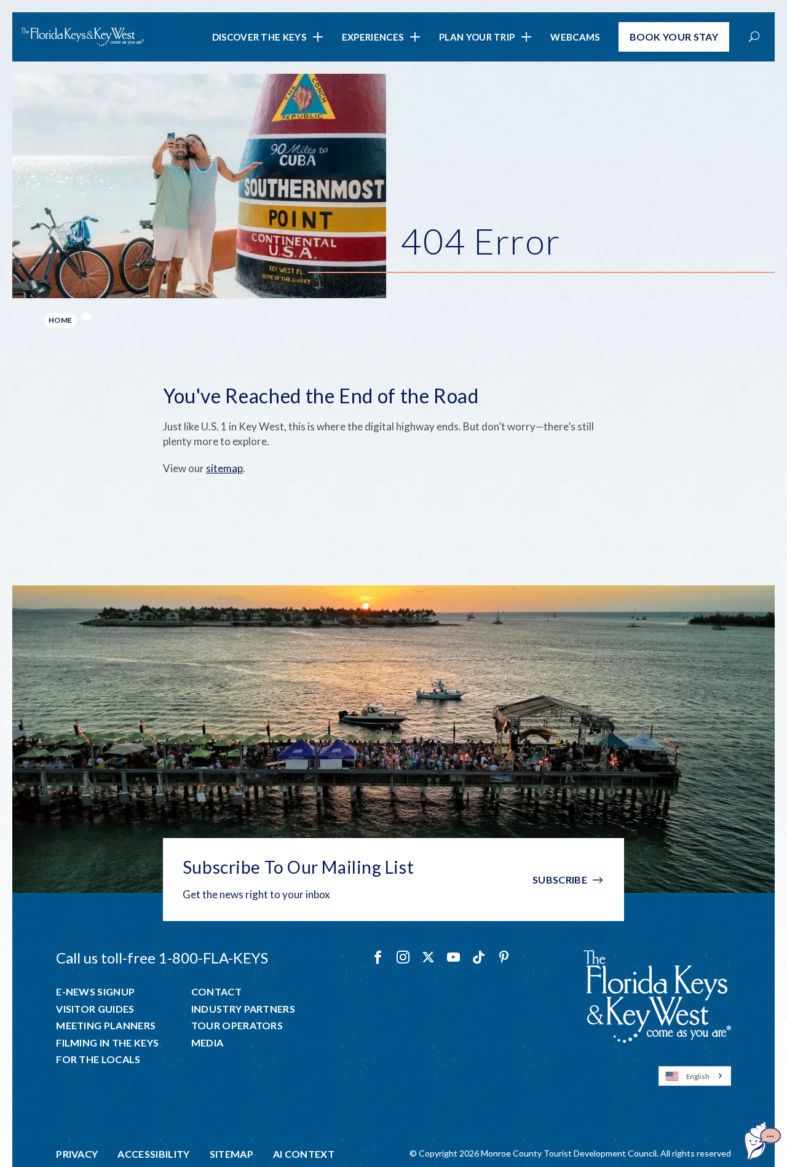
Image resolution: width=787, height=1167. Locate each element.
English (698, 1076)
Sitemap (231, 1154)
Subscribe (559, 879)
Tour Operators (237, 1025)
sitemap (224, 468)
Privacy (77, 1154)
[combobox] (694, 1076)
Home (60, 320)
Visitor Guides (95, 1009)
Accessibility (153, 1154)
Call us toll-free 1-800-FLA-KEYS (162, 958)
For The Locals (98, 1059)
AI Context (303, 1154)
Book (674, 36)
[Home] (82, 37)
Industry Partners (243, 1009)
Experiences (372, 36)
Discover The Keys (259, 36)
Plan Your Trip (477, 36)
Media (207, 1042)
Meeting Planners (106, 1025)
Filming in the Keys (107, 1042)
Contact (216, 991)
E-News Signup (95, 991)
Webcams (574, 36)
